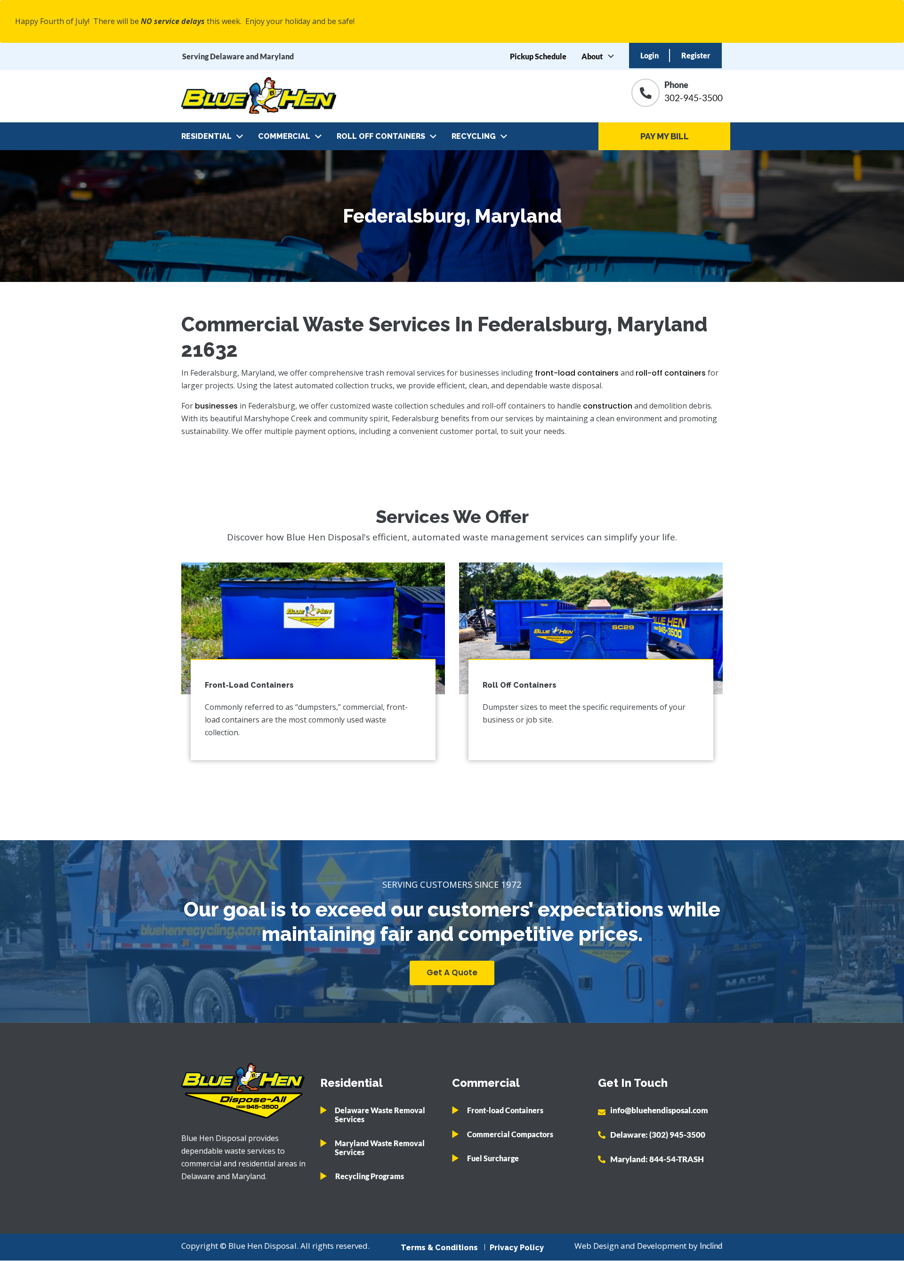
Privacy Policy (517, 1247)
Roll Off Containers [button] (381, 136)
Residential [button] (206, 136)
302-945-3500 (693, 97)
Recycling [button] (474, 136)
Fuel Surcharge (493, 1158)
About (592, 56)
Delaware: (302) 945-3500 (657, 1135)
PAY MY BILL (664, 136)
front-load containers (577, 373)
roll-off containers (672, 373)
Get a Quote (452, 972)
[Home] (258, 96)
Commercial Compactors (510, 1134)
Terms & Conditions (439, 1247)
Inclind (711, 1246)
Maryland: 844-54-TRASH (657, 1159)
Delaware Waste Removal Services (380, 1115)
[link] (313, 628)
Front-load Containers (505, 1110)
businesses (216, 406)
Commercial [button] (284, 136)
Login (649, 55)
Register (695, 55)
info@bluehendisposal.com (659, 1110)
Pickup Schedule (538, 56)
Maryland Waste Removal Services (380, 1148)
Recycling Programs (369, 1176)
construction (607, 406)
